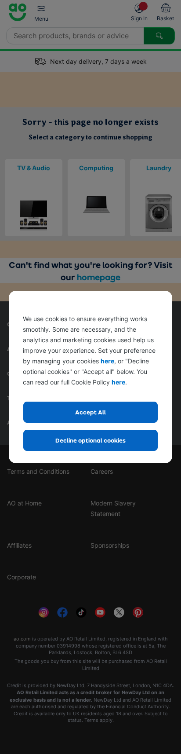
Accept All (90, 412)
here (107, 361)
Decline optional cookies (90, 440)
